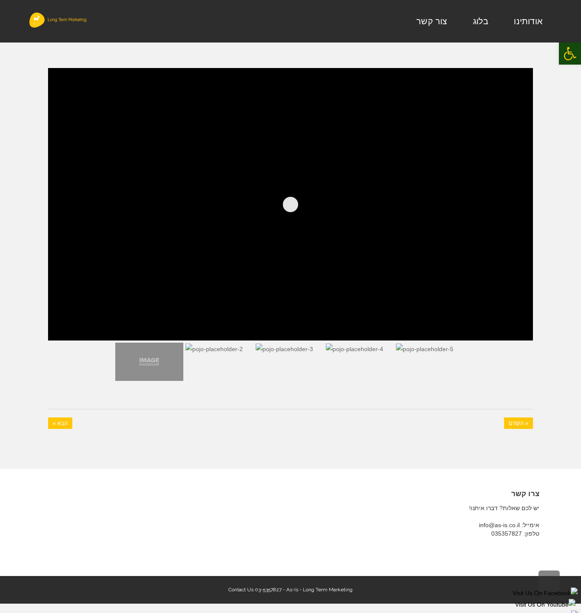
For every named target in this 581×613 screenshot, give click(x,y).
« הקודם (518, 423)
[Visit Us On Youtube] (545, 604)
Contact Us (240, 590)
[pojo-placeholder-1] (512, 321)
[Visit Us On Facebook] (545, 592)
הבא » (60, 423)
